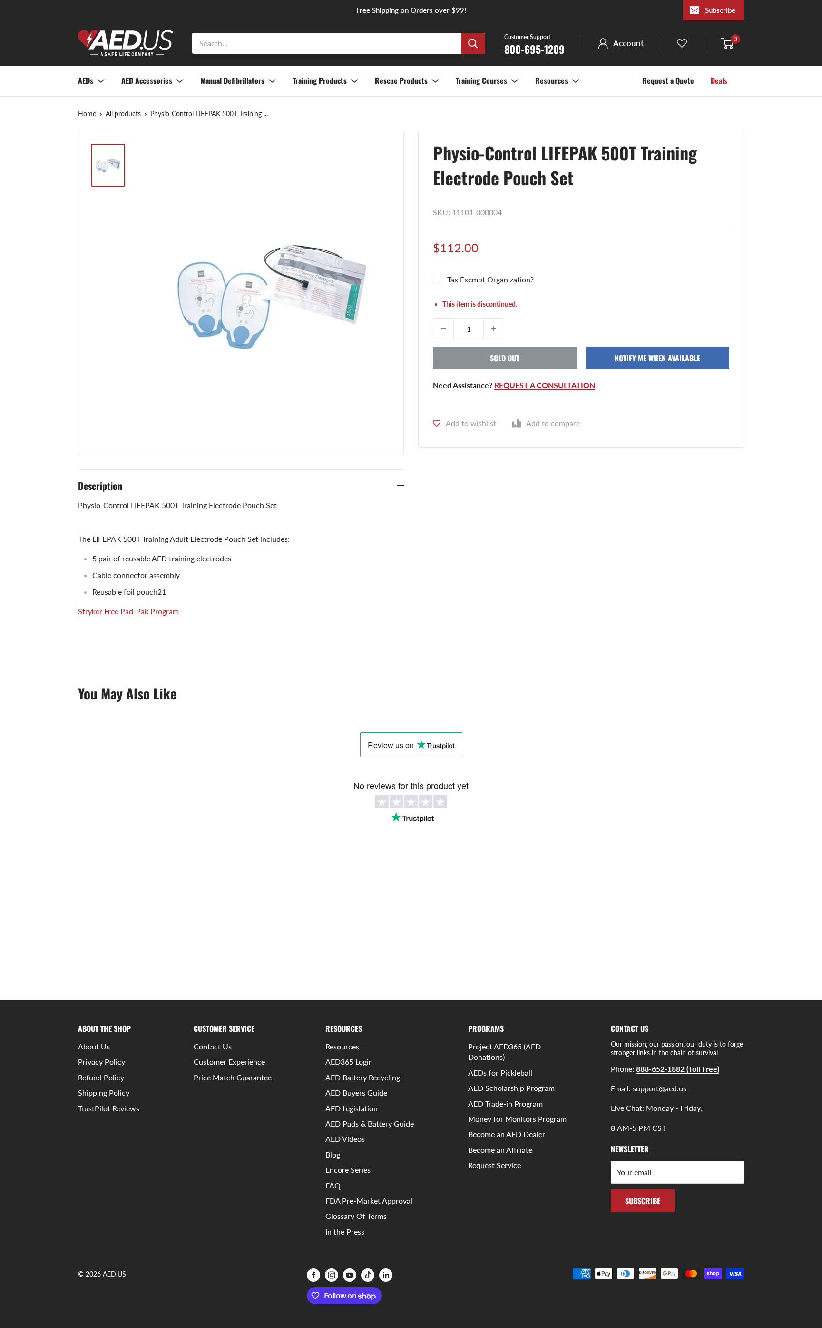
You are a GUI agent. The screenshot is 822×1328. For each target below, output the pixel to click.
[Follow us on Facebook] (313, 1274)
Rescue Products (401, 80)
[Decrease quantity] (443, 329)
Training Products (320, 80)
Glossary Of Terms (356, 1215)
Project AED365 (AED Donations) (504, 1051)
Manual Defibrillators (232, 80)
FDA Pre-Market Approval (368, 1200)
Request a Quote (668, 80)
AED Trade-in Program (505, 1103)
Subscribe (720, 10)
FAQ (333, 1185)
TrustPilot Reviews (108, 1108)
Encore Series (348, 1169)
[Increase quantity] (494, 329)
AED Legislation (351, 1108)
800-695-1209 (534, 43)
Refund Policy (101, 1077)
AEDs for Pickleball (500, 1072)
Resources (551, 80)
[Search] (473, 43)
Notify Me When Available (657, 358)
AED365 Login (349, 1061)
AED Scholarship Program (511, 1087)
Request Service (494, 1164)
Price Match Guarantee (233, 1077)
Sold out (504, 358)
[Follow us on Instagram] (331, 1274)
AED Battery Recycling (362, 1077)
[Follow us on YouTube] (349, 1274)
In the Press (344, 1231)
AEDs (85, 80)
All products (123, 114)
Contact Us (213, 1046)
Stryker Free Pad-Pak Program (128, 611)
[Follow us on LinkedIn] (385, 1274)
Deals (719, 80)
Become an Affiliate (500, 1149)
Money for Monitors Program (517, 1118)
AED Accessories (146, 80)
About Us (94, 1046)
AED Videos (345, 1138)
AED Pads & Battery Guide (369, 1123)
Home (87, 114)
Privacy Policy (101, 1061)
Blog (332, 1154)
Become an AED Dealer (506, 1133)
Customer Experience (229, 1061)
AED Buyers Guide (356, 1092)
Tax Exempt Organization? (490, 279)
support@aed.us (659, 1088)
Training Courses (481, 80)
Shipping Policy (103, 1092)
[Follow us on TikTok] (367, 1274)
